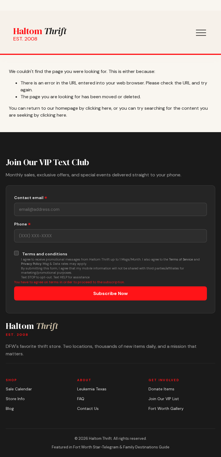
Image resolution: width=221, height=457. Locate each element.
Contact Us (88, 408)
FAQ (80, 398)
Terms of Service (181, 259)
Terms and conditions (44, 254)
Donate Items (161, 389)
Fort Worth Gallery (166, 408)
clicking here (98, 108)
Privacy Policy (31, 264)
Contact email (29, 197)
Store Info (15, 398)
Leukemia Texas (91, 389)
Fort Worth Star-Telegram (96, 447)
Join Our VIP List (163, 398)
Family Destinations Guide (146, 447)
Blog (10, 408)
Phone (21, 224)
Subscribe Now (110, 293)
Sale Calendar (19, 389)
